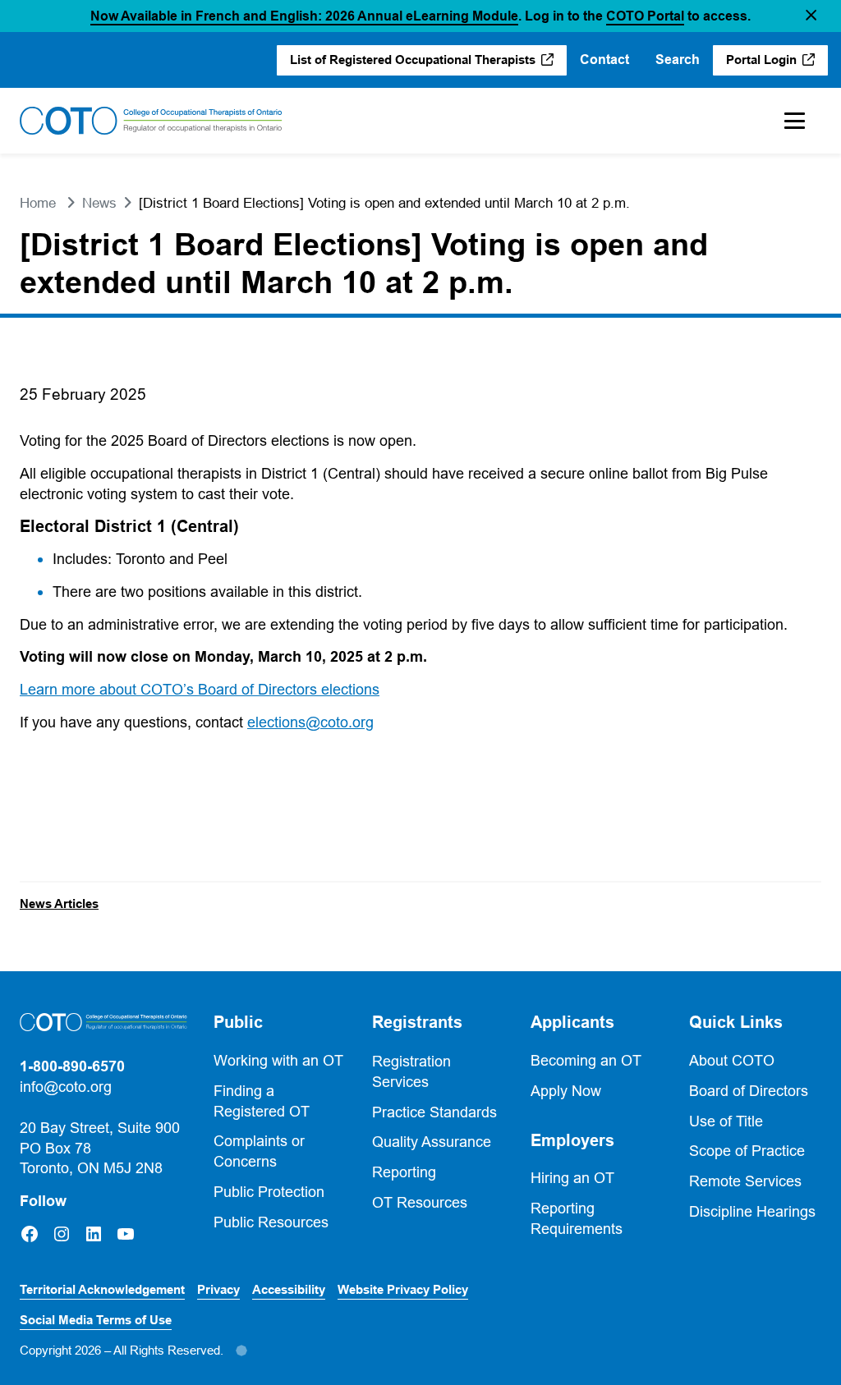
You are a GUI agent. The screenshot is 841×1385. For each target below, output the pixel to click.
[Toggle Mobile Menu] (794, 121)
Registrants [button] (417, 1022)
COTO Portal (645, 16)
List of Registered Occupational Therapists (413, 64)
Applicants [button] (572, 1022)
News (99, 203)
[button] (811, 16)
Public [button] (238, 1022)
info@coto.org (66, 1086)
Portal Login (777, 64)
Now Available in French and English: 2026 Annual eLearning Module (304, 16)
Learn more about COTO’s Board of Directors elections (199, 689)
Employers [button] (572, 1140)
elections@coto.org (310, 722)
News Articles (59, 904)
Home (38, 203)
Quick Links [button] (736, 1022)
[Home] (151, 121)
